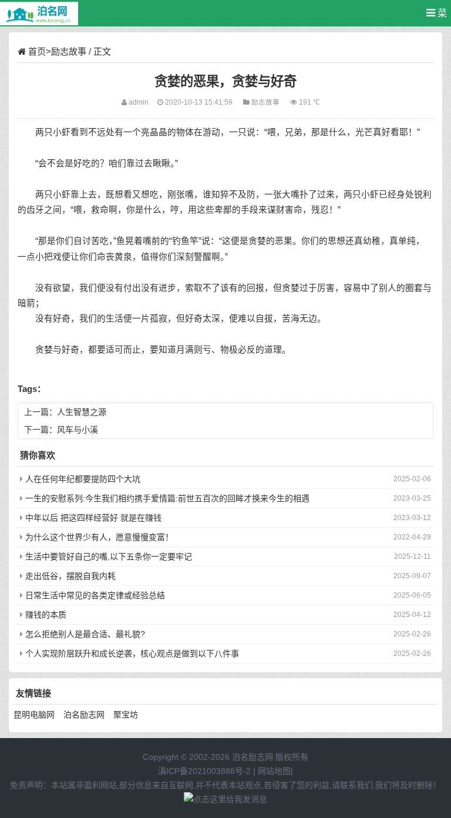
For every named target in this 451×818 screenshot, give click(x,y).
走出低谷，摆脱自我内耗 (70, 576)
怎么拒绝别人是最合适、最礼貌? (85, 634)
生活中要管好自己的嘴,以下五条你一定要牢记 (108, 556)
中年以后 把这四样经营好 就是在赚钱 (93, 517)
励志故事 (68, 51)
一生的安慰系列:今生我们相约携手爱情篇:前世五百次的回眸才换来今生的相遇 (167, 498)
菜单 (439, 17)
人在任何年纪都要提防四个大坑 (82, 479)
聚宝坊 (125, 714)
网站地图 (274, 771)
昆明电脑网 (34, 714)
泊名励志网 (84, 714)
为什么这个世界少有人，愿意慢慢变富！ (99, 537)
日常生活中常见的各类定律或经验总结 (95, 595)
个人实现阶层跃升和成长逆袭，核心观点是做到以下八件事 (132, 653)
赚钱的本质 (45, 614)
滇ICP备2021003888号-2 (204, 771)
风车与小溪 (77, 429)
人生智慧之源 (81, 412)
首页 (37, 51)
